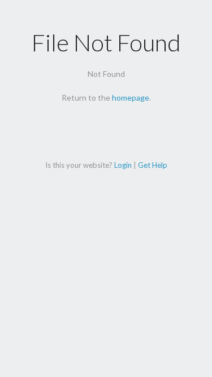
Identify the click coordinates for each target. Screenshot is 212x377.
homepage (130, 97)
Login (123, 165)
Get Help (152, 165)
